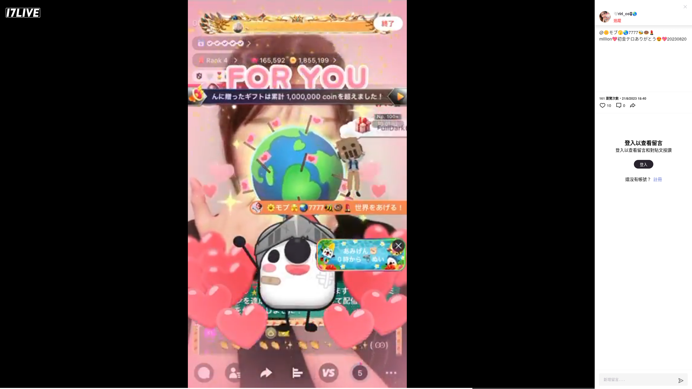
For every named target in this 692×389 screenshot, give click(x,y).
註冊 (657, 179)
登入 (643, 164)
